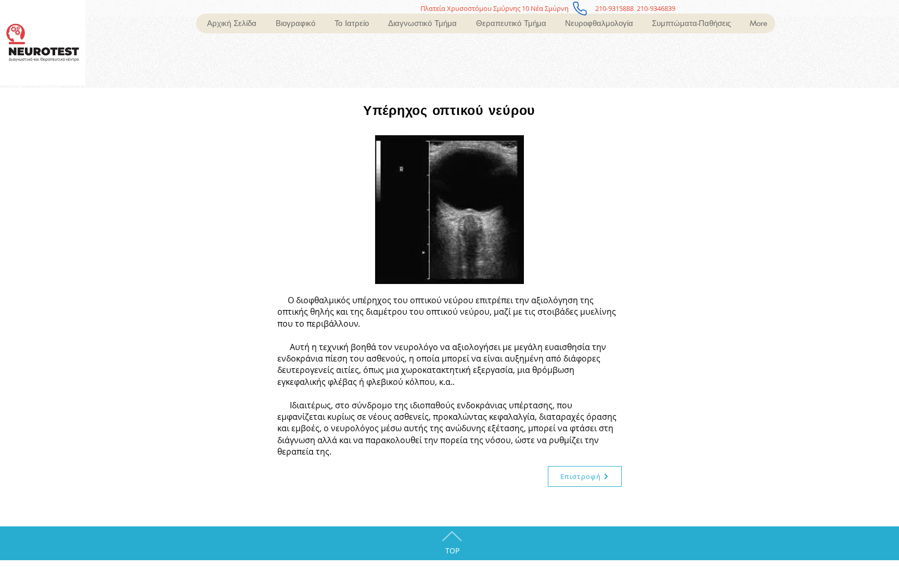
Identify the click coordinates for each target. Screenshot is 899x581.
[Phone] (579, 8)
